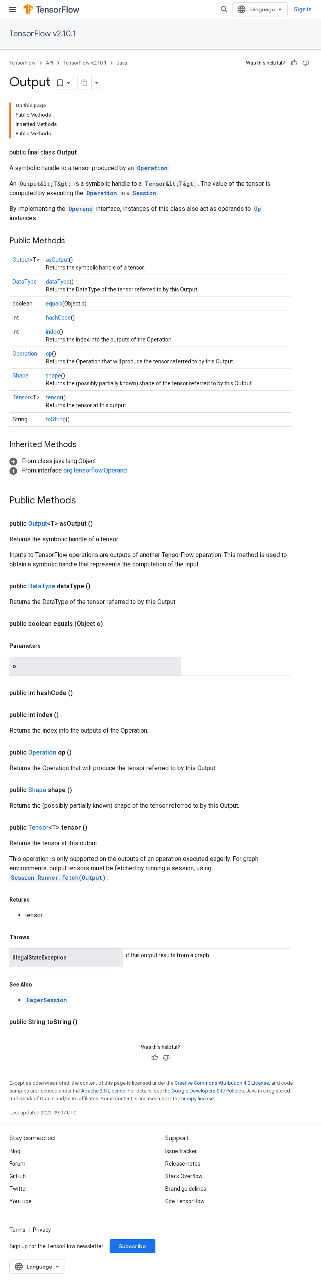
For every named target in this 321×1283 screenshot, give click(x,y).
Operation (152, 168)
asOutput (57, 260)
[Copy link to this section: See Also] (40, 984)
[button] (52, 461)
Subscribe (132, 1246)
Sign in (303, 9)
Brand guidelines (185, 1189)
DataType (25, 282)
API (49, 63)
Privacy (42, 1230)
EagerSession (47, 1000)
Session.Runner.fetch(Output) (58, 877)
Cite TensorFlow (185, 1201)
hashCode (58, 317)
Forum (17, 1164)
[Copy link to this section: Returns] (37, 899)
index (52, 332)
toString (56, 419)
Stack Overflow (184, 1176)
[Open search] (224, 9)
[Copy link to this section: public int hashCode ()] (82, 693)
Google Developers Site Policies (207, 1091)
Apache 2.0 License (103, 1091)
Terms (17, 1230)
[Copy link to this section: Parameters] (48, 645)
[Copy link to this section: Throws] (37, 937)
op (49, 353)
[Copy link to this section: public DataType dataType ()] (100, 586)
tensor (54, 397)
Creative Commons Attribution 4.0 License (222, 1083)
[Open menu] (12, 9)
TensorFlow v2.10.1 (42, 34)
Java (122, 63)
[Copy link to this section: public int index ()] (68, 715)
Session (144, 193)
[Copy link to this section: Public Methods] (73, 241)
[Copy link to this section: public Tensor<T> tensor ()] (97, 827)
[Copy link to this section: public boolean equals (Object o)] (112, 624)
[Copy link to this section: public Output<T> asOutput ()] (102, 523)
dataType (58, 282)
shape (53, 375)
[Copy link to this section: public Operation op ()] (81, 752)
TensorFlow (22, 63)
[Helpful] (294, 63)
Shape (21, 375)
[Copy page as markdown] (85, 83)
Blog (14, 1151)
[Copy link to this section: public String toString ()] (87, 1022)
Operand (81, 208)
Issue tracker (181, 1151)
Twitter (18, 1189)
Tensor (21, 397)
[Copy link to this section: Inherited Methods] (84, 445)
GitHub (17, 1176)
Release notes (182, 1164)
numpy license (197, 1099)
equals (54, 303)
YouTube (20, 1201)
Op (257, 208)
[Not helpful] (306, 63)
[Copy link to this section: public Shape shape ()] (81, 790)
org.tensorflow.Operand (95, 470)
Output (21, 260)
